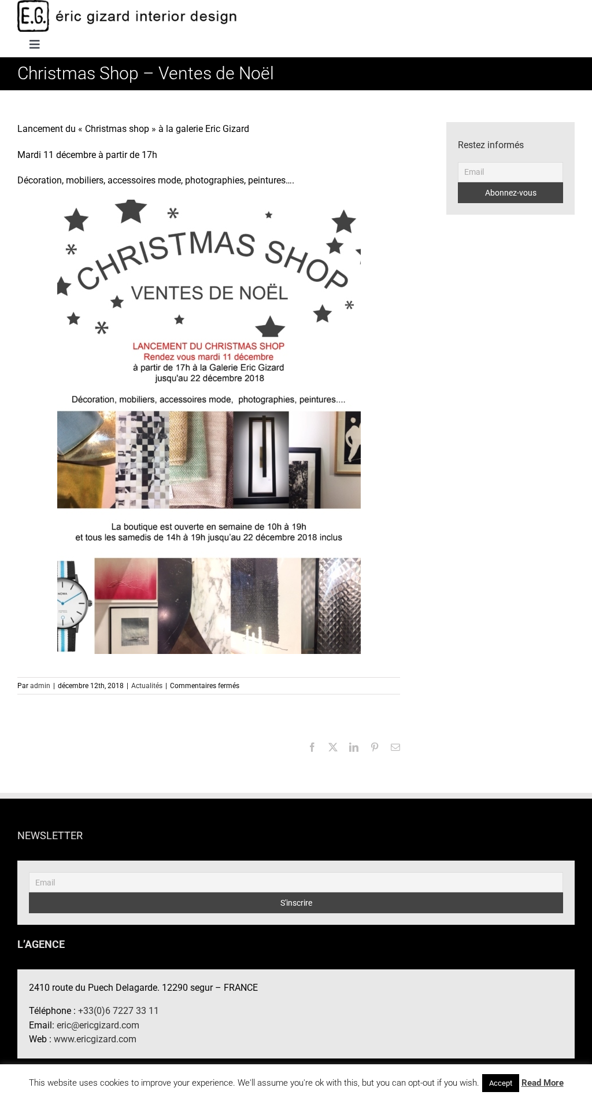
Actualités (146, 686)
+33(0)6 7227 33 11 (118, 1010)
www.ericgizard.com (95, 1039)
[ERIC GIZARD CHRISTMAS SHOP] (209, 426)
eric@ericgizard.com (98, 1025)
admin (40, 686)
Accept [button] (500, 1083)
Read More (542, 1083)
